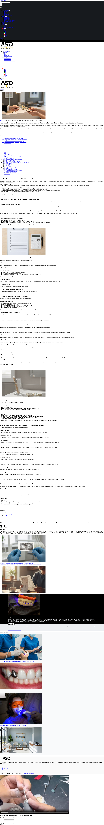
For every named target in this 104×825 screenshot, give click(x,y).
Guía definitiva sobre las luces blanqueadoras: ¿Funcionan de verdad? (13, 725)
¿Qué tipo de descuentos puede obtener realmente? (10, 147)
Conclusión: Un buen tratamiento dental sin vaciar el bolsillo (12, 173)
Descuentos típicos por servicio (9, 148)
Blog (5, 66)
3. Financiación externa (8, 153)
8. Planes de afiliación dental (9, 158)
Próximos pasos (7, 174)
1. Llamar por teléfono (8, 163)
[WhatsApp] (0, 41)
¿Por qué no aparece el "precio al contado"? (11, 140)
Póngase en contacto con (8, 67)
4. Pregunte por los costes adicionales (10, 171)
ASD (1, 120)
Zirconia (5, 52)
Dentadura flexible (7, 59)
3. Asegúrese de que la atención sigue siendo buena (13, 170)
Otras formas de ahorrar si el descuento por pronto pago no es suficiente (14, 150)
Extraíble (3, 57)
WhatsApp (2, 89)
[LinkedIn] (4, 41)
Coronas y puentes (5, 51)
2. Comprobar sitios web (8, 164)
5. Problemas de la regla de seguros (10, 172)
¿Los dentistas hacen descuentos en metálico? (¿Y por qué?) (12, 138)
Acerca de (6, 65)
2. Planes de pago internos (8, 152)
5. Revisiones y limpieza (8, 155)
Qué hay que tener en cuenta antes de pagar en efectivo (11, 167)
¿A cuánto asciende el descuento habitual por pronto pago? (14, 141)
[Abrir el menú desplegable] (9, 51)
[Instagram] (3, 41)
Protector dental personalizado (9, 61)
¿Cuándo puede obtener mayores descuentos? (12, 149)
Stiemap (24, 773)
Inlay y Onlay (6, 55)
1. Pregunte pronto (7, 143)
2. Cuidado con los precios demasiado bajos (11, 169)
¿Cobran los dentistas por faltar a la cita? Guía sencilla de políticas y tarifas (13, 754)
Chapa (3, 767)
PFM (5, 53)
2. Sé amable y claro (7, 144)
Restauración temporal (8, 56)
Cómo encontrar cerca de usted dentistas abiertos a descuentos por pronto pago (15, 162)
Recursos (3, 64)
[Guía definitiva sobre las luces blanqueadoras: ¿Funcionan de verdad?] (21, 723)
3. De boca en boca (7, 165)
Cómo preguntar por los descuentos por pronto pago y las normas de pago (14, 142)
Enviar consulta (2, 79)
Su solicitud (2, 823)
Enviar (1, 824)
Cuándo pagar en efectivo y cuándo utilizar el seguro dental (12, 159)
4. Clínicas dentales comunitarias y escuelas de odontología (14, 154)
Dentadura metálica (7, 60)
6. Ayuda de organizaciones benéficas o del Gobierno (13, 156)
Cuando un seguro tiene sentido (9, 160)
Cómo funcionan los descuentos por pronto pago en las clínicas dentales (14, 139)
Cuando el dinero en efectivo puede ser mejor (12, 161)
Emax (5, 54)
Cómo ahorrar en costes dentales (16, 514)
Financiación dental (9, 515)
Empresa (1, 821)
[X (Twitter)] (2, 526)
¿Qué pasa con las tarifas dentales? (21, 512)
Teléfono (2, 819)
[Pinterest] (3, 526)
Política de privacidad (30, 773)
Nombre (1, 817)
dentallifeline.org (23, 513)
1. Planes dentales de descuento (9, 151)
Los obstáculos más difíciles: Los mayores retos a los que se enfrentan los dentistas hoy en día (17, 661)
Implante (3, 770)
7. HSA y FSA (6, 157)
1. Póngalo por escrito (8, 168)
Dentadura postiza (7, 58)
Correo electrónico (3, 818)
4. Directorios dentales (8, 166)
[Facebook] (2, 41)
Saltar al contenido (3, 0)
